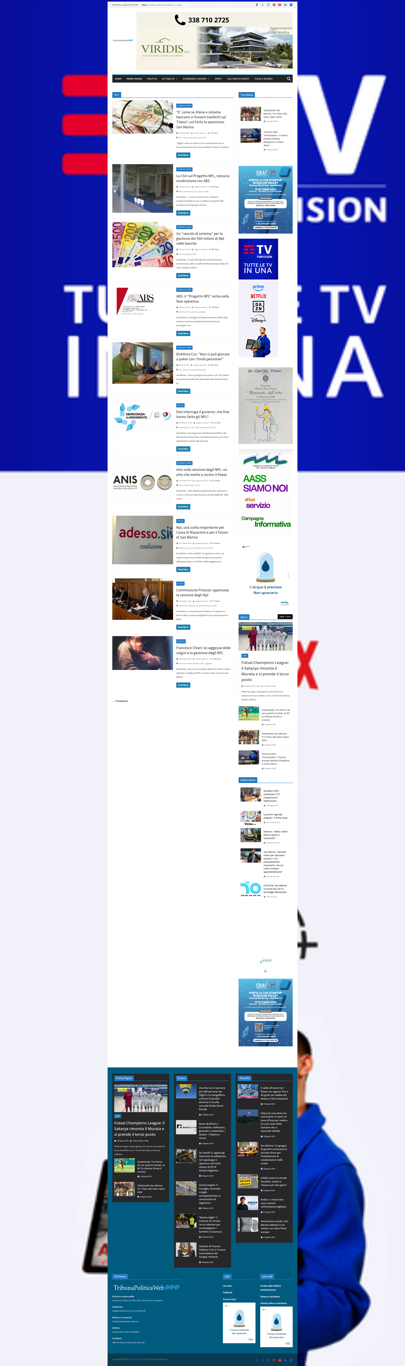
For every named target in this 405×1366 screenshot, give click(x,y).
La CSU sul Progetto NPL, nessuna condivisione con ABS (203, 178)
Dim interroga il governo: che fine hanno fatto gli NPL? (202, 414)
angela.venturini (201, 187)
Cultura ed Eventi (238, 78)
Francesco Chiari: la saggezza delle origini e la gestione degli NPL (203, 650)
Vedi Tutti (285, 616)
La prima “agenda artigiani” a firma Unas (275, 816)
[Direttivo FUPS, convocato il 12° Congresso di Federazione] (250, 798)
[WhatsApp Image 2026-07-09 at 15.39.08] (266, 543)
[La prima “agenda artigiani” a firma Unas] (250, 818)
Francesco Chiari (185, 663)
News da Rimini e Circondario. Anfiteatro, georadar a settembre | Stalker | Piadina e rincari (212, 1131)
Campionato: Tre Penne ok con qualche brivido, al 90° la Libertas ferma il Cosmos (276, 714)
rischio (197, 485)
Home (118, 78)
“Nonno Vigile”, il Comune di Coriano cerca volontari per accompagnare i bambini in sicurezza (210, 1224)
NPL (180, 137)
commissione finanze (204, 605)
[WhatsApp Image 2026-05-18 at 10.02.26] (266, 450)
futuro (206, 548)
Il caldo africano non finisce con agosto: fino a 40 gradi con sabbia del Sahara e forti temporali (274, 1093)
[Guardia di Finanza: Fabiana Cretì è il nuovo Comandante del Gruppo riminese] (186, 1254)
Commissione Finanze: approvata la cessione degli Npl (202, 592)
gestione (189, 254)
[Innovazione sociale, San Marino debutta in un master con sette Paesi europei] (248, 1229)
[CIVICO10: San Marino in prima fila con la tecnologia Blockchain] (250, 891)
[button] (176, 79)
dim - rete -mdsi (193, 427)
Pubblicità (227, 1292)
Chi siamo (227, 1285)
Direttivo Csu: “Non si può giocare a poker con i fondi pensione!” (203, 356)
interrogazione (206, 427)
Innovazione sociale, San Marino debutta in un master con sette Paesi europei (274, 1226)
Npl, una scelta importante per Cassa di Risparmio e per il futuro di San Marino (202, 532)
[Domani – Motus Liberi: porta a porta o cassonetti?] (250, 837)
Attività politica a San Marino (273, 1303)
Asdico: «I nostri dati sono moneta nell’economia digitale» (274, 1203)
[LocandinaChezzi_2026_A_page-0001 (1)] (266, 369)
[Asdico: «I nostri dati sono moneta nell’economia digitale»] (248, 1206)
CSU (195, 191)
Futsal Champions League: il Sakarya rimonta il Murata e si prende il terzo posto (275, 153)
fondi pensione (196, 370)
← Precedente (120, 701)
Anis (180, 485)
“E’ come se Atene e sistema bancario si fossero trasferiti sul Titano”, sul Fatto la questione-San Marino (201, 119)
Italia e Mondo (263, 78)
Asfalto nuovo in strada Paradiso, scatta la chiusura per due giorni (274, 1181)
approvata (183, 605)
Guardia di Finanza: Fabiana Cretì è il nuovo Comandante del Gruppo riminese (212, 1251)
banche (182, 254)
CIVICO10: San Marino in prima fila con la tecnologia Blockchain (275, 889)
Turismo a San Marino (270, 1296)
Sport (218, 78)
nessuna (201, 191)
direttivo (186, 370)
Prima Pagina (134, 78)
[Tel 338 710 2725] (214, 14)
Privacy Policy (229, 1299)
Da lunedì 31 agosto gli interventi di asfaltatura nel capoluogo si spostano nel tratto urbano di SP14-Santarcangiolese (212, 1161)
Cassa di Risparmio (195, 548)
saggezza (208, 663)
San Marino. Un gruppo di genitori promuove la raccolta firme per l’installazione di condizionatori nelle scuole (274, 1154)
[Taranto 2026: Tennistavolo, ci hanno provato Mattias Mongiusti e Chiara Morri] (249, 761)
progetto (202, 312)
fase (184, 312)
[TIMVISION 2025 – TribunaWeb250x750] (258, 240)
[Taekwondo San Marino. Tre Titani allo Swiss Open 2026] (249, 739)
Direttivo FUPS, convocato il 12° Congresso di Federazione (272, 795)
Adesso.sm (183, 548)
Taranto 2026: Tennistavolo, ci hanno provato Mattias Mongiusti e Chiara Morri (276, 758)
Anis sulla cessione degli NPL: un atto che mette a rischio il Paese (201, 472)
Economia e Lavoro (194, 78)
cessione (182, 427)
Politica (152, 78)
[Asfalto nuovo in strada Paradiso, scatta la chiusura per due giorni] (248, 1184)
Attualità (168, 78)
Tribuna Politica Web (267, 686)
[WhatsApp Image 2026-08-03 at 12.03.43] (266, 167)
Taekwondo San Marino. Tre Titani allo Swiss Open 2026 (275, 737)
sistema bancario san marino (194, 137)
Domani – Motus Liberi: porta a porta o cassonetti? (276, 835)
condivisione (188, 191)
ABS (180, 191)
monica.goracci (199, 133)
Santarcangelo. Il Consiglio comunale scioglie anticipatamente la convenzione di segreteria (210, 1193)
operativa (195, 312)
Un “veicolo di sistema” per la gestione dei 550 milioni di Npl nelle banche (200, 238)
